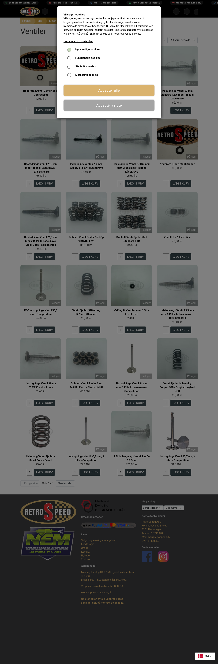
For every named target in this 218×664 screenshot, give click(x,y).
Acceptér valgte (109, 105)
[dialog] (109, 332)
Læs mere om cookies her (78, 41)
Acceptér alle (109, 90)
